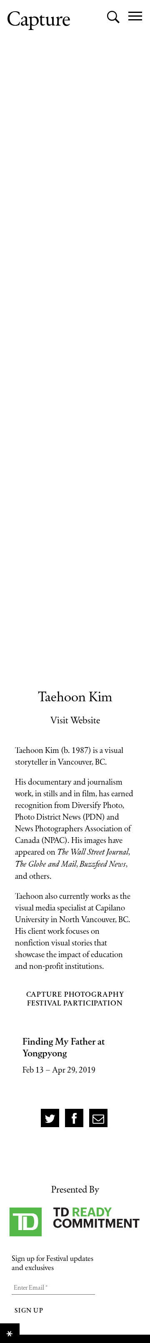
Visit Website (75, 720)
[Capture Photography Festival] (39, 20)
